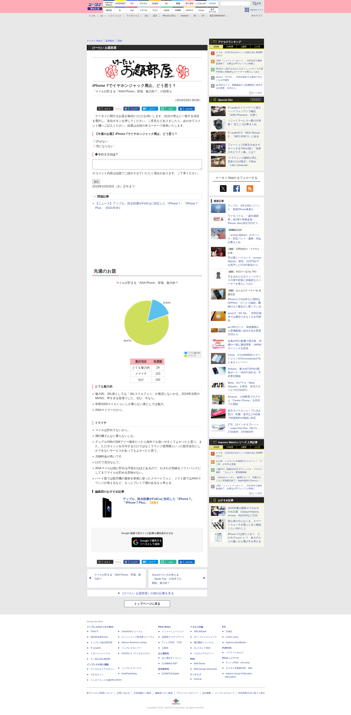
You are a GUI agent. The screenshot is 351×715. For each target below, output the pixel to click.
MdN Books (199, 663)
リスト (118, 109)
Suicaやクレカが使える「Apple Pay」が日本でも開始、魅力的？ (167, 579)
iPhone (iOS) (169, 15)
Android (184, 15)
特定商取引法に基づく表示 (251, 693)
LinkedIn (189, 109)
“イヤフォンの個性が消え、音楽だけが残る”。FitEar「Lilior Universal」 (243, 161)
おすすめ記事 (225, 500)
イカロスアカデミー (204, 653)
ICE (224, 627)
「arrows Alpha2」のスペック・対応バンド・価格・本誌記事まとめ (244, 238)
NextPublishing (129, 673)
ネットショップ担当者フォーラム (138, 637)
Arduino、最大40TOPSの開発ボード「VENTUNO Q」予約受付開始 (244, 372)
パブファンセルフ (234, 652)
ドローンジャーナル (100, 653)
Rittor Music (164, 627)
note (171, 109)
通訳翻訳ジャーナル (204, 642)
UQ (146, 15)
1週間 (243, 46)
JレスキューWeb (202, 648)
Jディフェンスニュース (205, 637)
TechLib (198, 679)
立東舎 (165, 648)
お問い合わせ (123, 693)
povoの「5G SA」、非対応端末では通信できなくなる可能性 (244, 317)
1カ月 (257, 46)
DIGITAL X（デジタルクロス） (137, 653)
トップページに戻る (147, 603)
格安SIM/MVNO (217, 15)
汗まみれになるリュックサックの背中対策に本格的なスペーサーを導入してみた (244, 280)
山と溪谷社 (163, 653)
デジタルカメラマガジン (102, 669)
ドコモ (92, 15)
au (101, 15)
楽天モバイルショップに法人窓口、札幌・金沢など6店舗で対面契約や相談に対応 (244, 414)
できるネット (97, 674)
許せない (102, 141)
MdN (192, 659)
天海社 (229, 631)
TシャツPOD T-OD (172, 642)
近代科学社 (163, 669)
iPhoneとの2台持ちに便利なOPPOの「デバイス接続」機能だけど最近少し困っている (244, 303)
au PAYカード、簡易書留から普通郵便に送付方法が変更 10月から (246, 331)
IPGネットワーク (230, 658)
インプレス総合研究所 (101, 642)
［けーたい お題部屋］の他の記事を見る (147, 593)
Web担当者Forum (99, 637)
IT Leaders (95, 648)
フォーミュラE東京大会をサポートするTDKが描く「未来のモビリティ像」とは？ (244, 148)
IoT (203, 15)
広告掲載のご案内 (142, 693)
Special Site (225, 99)
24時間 (229, 46)
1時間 (216, 46)
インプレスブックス (131, 668)
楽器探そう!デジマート (173, 637)
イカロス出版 (196, 627)
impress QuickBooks (236, 642)
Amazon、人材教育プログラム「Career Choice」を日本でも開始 (244, 400)
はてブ (152, 109)
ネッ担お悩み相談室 (100, 659)
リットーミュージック (173, 631)
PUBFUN (226, 648)
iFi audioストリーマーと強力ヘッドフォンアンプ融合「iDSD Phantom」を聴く (244, 111)
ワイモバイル (132, 15)
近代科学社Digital (170, 673)
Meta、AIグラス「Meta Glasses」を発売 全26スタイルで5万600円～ (244, 386)
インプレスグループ (225, 693)
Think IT (94, 631)
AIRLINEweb (200, 631)
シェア (134, 109)
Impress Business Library (134, 642)
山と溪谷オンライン (172, 658)
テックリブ (195, 674)
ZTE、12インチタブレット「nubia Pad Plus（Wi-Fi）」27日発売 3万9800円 (244, 428)
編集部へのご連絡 (164, 693)
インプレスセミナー (131, 648)
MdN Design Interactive (205, 669)
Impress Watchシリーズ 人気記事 (238, 442)
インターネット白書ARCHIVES (106, 680)
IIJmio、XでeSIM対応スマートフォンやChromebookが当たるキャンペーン (244, 358)
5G (194, 15)
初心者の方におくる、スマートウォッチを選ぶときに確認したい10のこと (244, 525)
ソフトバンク (114, 15)
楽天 (155, 15)
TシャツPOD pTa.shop (238, 662)
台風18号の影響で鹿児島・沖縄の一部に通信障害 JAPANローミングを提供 (244, 344)
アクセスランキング (229, 41)
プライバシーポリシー (187, 693)
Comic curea (232, 637)
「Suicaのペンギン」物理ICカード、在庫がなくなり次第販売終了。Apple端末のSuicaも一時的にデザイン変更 (239, 480)
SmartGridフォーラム (132, 631)
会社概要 (206, 693)
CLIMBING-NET (170, 663)
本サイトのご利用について (99, 693)
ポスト (108, 109)
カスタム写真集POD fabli (239, 668)
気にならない (105, 146)
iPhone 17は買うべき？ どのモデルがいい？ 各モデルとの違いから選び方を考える (244, 538)
